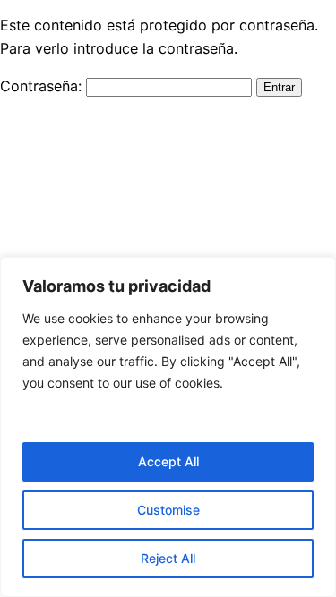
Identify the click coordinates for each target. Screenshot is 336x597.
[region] (168, 427)
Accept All (168, 461)
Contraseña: (43, 86)
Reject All (168, 558)
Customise (168, 509)
